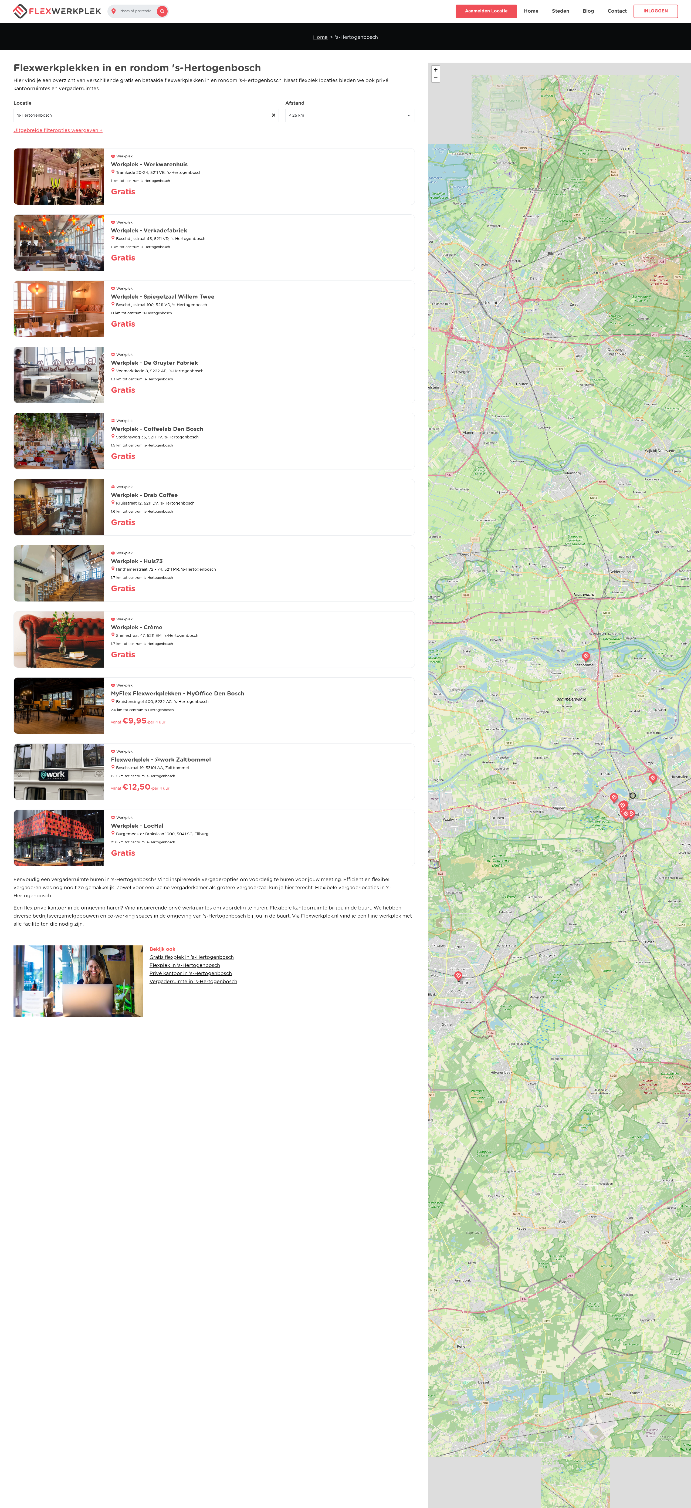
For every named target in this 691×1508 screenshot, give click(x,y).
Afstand (294, 103)
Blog (588, 11)
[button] (622, 806)
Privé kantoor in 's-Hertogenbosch (191, 973)
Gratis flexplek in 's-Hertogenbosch (192, 957)
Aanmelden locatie (486, 11)
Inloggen (655, 11)
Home (531, 11)
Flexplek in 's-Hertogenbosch (185, 965)
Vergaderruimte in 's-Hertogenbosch (193, 981)
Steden (560, 11)
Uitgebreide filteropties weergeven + (58, 130)
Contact (617, 11)
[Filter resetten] (273, 115)
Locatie (22, 103)
